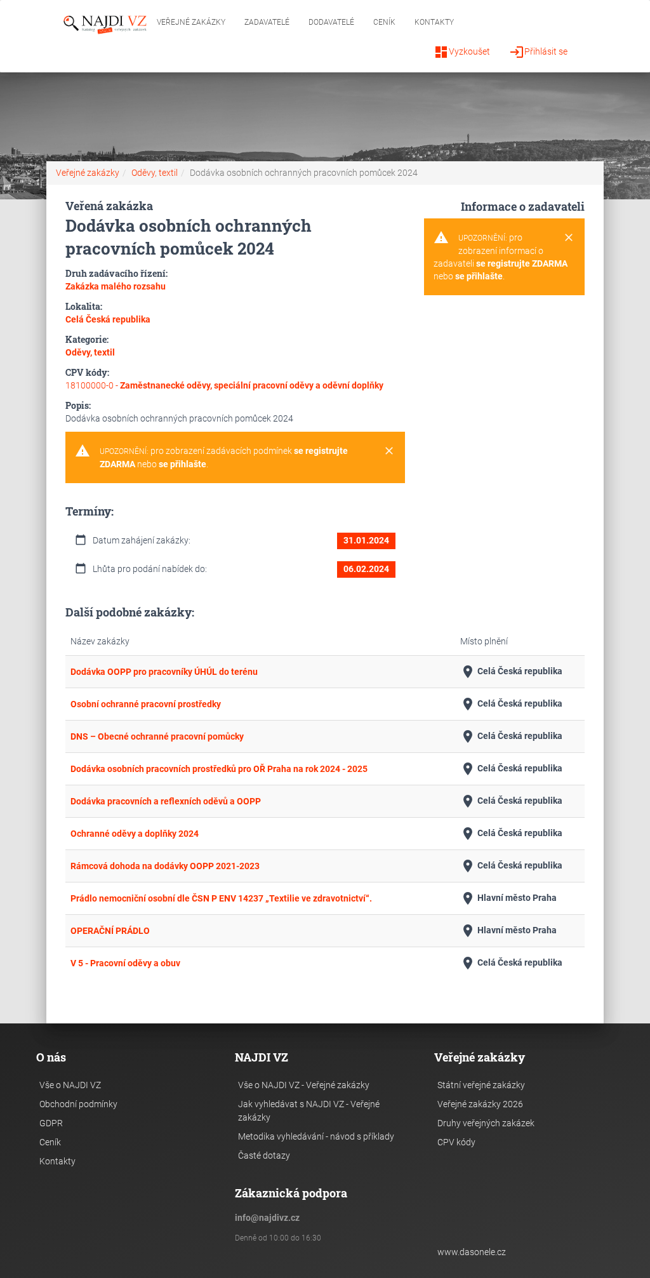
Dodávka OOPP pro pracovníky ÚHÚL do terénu (164, 672)
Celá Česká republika (511, 671)
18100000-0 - (224, 385)
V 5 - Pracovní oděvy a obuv (125, 963)
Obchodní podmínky (78, 1104)
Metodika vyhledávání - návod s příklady (316, 1136)
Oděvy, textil (154, 173)
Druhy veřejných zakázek (485, 1123)
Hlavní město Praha (508, 898)
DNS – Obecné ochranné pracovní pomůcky (157, 736)
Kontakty (434, 22)
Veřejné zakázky (191, 22)
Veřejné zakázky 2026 (480, 1104)
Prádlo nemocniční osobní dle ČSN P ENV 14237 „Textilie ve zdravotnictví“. (221, 898)
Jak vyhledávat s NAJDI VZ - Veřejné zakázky (309, 1110)
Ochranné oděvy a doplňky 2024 (134, 834)
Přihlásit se (538, 52)
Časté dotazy (264, 1155)
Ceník (384, 22)
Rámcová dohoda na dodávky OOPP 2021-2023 (165, 866)
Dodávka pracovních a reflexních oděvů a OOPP (165, 801)
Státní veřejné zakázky (481, 1085)
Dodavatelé (331, 22)
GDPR (51, 1123)
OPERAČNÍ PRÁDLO (110, 931)
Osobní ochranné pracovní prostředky (145, 704)
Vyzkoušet (462, 52)
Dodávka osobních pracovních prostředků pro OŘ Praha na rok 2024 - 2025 (219, 769)
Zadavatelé (266, 22)
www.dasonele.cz (471, 1252)
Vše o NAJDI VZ (70, 1085)
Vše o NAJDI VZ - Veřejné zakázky (303, 1085)
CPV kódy (456, 1142)
